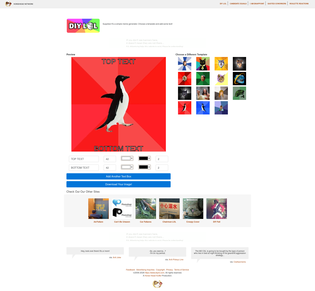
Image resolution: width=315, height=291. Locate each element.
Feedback (130, 269)
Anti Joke (117, 257)
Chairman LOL (169, 221)
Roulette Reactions (299, 3)
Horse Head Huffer (153, 275)
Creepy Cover (193, 221)
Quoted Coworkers (277, 3)
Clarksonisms (240, 261)
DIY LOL (223, 3)
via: (111, 257)
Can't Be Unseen (122, 221)
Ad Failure (98, 221)
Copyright (160, 269)
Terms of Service (181, 269)
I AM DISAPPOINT (257, 3)
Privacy (169, 269)
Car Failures (145, 221)
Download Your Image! (118, 184)
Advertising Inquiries (145, 269)
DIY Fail (216, 221)
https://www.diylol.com (154, 272)
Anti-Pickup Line (176, 259)
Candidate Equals (238, 3)
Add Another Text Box (118, 176)
